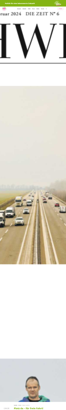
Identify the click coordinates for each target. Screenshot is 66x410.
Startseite (15, 405)
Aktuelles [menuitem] (24, 8)
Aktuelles (19, 405)
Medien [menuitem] (37, 8)
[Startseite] (57, 3)
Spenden (60, 8)
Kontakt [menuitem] (42, 8)
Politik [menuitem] (29, 8)
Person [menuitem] (33, 8)
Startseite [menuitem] (19, 8)
